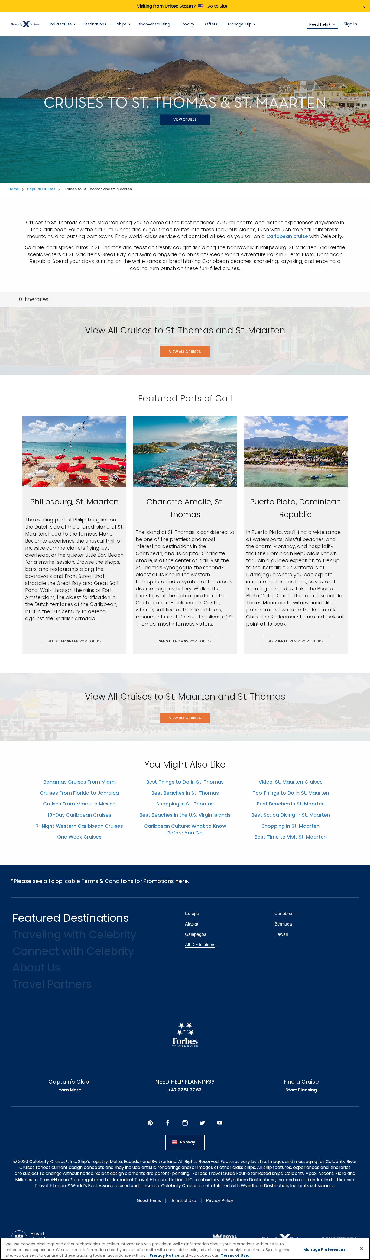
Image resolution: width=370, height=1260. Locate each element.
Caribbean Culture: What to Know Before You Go (185, 829)
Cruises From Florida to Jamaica (79, 792)
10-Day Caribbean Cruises (79, 814)
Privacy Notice (165, 1255)
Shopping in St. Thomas (185, 803)
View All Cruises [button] (185, 351)
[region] (185, 1249)
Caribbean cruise (287, 236)
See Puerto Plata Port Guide (295, 641)
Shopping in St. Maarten (291, 826)
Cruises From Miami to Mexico (79, 803)
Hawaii (281, 934)
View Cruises (185, 119)
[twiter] (202, 1123)
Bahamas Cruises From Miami (79, 781)
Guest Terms (149, 1200)
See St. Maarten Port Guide (74, 641)
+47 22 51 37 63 (185, 1090)
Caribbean (284, 913)
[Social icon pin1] (150, 1123)
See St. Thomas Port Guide (185, 641)
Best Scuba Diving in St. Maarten (290, 814)
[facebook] (167, 1123)
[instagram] (185, 1123)
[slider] (74, 451)
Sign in (350, 24)
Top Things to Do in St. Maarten (290, 792)
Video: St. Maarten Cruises (291, 781)
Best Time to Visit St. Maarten (291, 836)
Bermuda (283, 924)
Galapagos (195, 934)
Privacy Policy (219, 1200)
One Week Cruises (79, 836)
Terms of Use (183, 1200)
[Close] (361, 1248)
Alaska (191, 924)
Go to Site (217, 6)
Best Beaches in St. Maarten (291, 803)
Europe (192, 913)
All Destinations (200, 944)
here (181, 881)
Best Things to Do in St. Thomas (185, 781)
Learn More (68, 1090)
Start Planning (301, 1090)
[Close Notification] (364, 6)
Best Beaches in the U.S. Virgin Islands (185, 814)
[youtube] (219, 1123)
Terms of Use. (235, 1255)
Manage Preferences (324, 1249)
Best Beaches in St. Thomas (185, 792)
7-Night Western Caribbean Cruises (79, 826)
